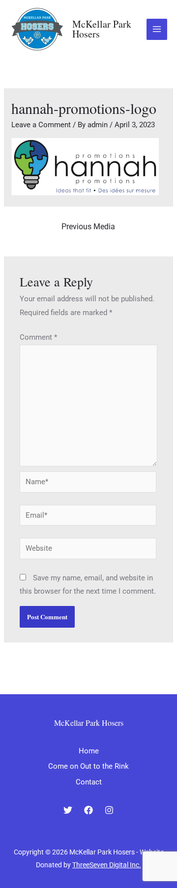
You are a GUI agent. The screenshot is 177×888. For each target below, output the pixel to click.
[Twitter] (67, 810)
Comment (38, 337)
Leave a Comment (41, 124)
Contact (89, 782)
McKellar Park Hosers (101, 28)
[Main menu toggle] (157, 29)
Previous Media (88, 226)
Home (89, 750)
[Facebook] (88, 810)
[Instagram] (109, 810)
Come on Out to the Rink (88, 766)
